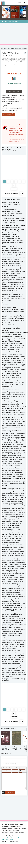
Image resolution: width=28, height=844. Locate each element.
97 (14, 185)
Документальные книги (16, 95)
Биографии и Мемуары (8, 97)
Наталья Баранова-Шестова (14, 101)
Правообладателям (12, 837)
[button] (3, 767)
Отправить (10, 792)
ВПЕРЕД (14, 189)
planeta (4, 2)
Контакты (4, 837)
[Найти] (24, 2)
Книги (7, 95)
